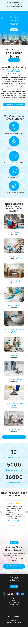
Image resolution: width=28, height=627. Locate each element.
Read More (14, 234)
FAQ (14, 608)
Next (27, 512)
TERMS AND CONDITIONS (14, 617)
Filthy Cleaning (7, 97)
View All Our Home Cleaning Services (14, 437)
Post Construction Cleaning (18, 97)
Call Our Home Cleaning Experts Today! (14, 566)
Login (14, 611)
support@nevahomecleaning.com (15, 2)
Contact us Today (14, 60)
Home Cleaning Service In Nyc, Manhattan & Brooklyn (14, 207)
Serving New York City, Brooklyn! (15, 6)
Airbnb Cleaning (18, 99)
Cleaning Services (14, 602)
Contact (14, 609)
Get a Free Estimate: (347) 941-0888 (14, 104)
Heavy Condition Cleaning (19, 95)
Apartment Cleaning (7, 99)
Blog (14, 606)
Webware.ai (17, 623)
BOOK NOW (14, 29)
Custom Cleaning (22, 93)
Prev (1, 512)
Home (14, 598)
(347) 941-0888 (15, 4)
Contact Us (14, 24)
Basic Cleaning (14, 233)
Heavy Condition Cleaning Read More (14, 330)
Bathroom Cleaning (20, 91)
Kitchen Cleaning (11, 91)
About (14, 600)
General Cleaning (5, 93)
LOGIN (14, 8)
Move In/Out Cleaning (7, 95)
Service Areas (14, 604)
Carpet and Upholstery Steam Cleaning (14, 404)
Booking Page (20, 87)
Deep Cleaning (13, 93)
